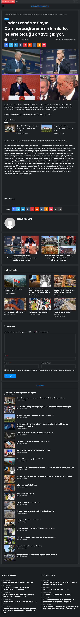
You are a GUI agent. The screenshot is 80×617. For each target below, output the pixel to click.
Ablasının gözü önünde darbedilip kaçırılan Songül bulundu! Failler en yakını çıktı (39, 291)
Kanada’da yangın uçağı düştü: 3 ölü (13, 290)
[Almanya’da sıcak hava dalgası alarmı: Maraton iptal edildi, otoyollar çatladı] (65, 281)
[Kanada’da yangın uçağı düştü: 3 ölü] (15, 281)
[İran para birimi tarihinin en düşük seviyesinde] (9, 444)
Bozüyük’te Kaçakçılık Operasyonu (29, 520)
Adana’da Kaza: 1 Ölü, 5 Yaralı (14, 312)
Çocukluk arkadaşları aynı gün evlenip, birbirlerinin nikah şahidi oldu (27, 128)
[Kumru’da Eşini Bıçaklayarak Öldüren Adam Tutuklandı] (9, 531)
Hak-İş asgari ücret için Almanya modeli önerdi (33, 450)
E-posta (7, 363)
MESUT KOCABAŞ (13, 39)
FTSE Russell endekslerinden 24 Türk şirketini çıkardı (35, 433)
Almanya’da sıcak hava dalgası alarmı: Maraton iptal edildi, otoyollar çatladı (64, 291)
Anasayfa (9, 14)
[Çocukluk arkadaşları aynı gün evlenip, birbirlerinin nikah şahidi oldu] (10, 128)
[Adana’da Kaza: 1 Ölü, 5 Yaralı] (15, 304)
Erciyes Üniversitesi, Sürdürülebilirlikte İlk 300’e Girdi (63, 128)
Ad (5, 355)
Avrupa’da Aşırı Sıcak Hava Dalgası (29, 546)
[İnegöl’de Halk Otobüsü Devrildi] (65, 304)
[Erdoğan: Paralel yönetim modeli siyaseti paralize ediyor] (9, 557)
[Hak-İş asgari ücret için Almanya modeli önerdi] (9, 453)
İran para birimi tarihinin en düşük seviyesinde (33, 441)
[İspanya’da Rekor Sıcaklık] (40, 304)
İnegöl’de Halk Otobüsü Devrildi (62, 313)
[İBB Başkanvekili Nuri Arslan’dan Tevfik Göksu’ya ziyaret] (9, 540)
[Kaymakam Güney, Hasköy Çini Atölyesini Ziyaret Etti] (9, 514)
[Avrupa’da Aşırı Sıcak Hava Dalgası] (9, 548)
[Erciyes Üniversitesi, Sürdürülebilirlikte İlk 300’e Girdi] (46, 128)
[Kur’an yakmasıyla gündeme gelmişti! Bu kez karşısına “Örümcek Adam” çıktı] (9, 409)
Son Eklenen (40, 385)
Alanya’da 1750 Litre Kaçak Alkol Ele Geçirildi (20, 393)
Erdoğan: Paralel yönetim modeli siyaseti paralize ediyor (37, 555)
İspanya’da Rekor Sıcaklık (38, 312)
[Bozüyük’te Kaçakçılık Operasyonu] (9, 522)
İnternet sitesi (45, 363)
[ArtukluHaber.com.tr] (40, 6)
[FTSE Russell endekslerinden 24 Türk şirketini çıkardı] (9, 435)
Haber (14, 14)
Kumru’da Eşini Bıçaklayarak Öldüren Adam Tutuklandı (36, 529)
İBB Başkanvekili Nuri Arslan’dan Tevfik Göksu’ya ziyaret (36, 537)
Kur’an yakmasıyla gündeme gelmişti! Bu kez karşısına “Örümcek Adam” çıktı (39, 1)
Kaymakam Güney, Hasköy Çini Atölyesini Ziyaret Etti (35, 511)
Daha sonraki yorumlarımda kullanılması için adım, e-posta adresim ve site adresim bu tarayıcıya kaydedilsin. (40, 370)
